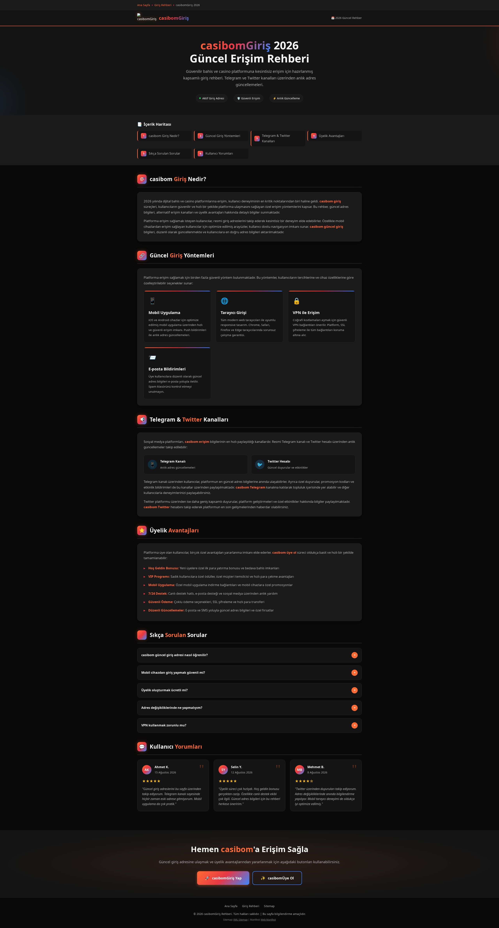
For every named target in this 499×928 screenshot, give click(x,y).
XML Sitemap (240, 919)
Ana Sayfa (231, 906)
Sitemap (269, 906)
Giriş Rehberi (250, 906)
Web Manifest (268, 919)
